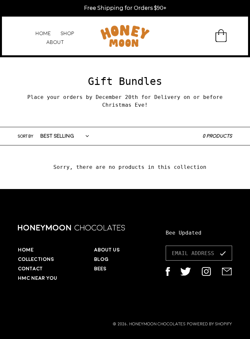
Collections (36, 259)
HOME (26, 249)
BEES (100, 268)
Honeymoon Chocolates (157, 324)
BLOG (101, 259)
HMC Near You (37, 278)
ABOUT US (107, 249)
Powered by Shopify (209, 324)
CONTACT (30, 268)
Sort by (25, 136)
